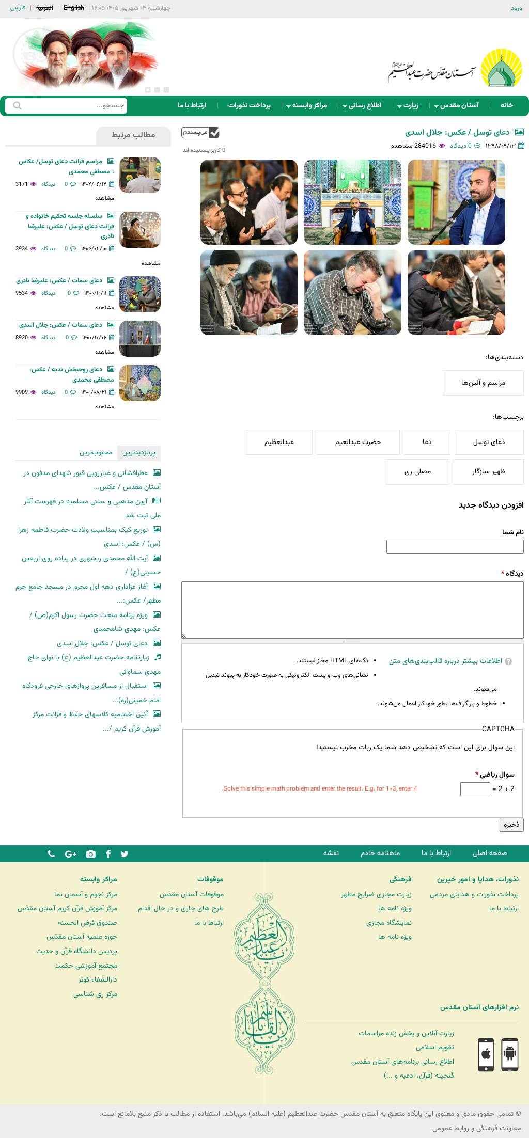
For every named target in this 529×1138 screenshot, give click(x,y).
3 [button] (148, 90)
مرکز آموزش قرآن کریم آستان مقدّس (67, 908)
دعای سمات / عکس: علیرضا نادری (59, 281)
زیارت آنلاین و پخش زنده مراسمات (406, 1033)
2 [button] (157, 90)
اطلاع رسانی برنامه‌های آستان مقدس (402, 1061)
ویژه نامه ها (395, 908)
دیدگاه (512, 573)
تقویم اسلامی (435, 1047)
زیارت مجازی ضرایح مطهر (376, 894)
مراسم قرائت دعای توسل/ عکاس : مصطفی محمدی (66, 166)
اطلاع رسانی (368, 108)
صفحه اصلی (490, 853)
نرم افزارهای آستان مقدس (479, 1008)
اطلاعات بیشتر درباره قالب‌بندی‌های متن (445, 661)
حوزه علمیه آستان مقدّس (81, 936)
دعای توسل (489, 442)
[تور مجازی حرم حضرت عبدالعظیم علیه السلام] (41, 84)
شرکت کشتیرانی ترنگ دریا (36, 1028)
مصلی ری (417, 471)
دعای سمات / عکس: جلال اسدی (60, 325)
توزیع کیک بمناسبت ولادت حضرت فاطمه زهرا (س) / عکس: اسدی (89, 537)
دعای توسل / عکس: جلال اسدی (457, 133)
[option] (88, 57)
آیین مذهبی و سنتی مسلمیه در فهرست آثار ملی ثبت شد (92, 508)
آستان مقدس (462, 108)
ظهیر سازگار (488, 471)
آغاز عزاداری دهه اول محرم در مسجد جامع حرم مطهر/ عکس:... (88, 594)
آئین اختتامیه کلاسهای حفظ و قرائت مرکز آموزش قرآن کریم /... (97, 721)
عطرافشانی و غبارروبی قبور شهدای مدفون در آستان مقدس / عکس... (92, 480)
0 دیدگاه (461, 146)
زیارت (414, 108)
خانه (507, 105)
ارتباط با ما (192, 105)
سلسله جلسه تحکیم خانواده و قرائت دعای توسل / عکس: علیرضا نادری (70, 226)
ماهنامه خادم (380, 853)
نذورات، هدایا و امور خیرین (478, 880)
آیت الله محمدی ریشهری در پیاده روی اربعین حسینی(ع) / (91, 565)
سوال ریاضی (495, 774)
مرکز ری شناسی (95, 994)
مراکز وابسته (312, 108)
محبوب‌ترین (96, 452)
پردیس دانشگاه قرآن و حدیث (76, 951)
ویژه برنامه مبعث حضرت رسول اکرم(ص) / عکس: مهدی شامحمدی (95, 622)
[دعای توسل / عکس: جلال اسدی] (456, 202)
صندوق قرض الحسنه (87, 923)
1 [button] (166, 90)
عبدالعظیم (279, 442)
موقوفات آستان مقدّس (192, 894)
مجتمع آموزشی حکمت (85, 965)
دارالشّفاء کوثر (98, 979)
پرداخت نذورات (249, 105)
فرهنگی (401, 880)
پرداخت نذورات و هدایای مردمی (474, 894)
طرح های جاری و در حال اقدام (181, 908)
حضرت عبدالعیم (358, 442)
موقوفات (210, 880)
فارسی (18, 8)
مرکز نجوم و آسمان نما (85, 894)
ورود (516, 8)
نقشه (331, 853)
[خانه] (455, 54)
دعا (427, 442)
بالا (200, 132)
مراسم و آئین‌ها (483, 382)
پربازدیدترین (138, 452)
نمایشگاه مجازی (389, 923)
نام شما (513, 532)
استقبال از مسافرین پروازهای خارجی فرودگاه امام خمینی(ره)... (91, 693)
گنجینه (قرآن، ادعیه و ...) (419, 1075)
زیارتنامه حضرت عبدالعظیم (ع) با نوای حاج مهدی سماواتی (94, 664)
